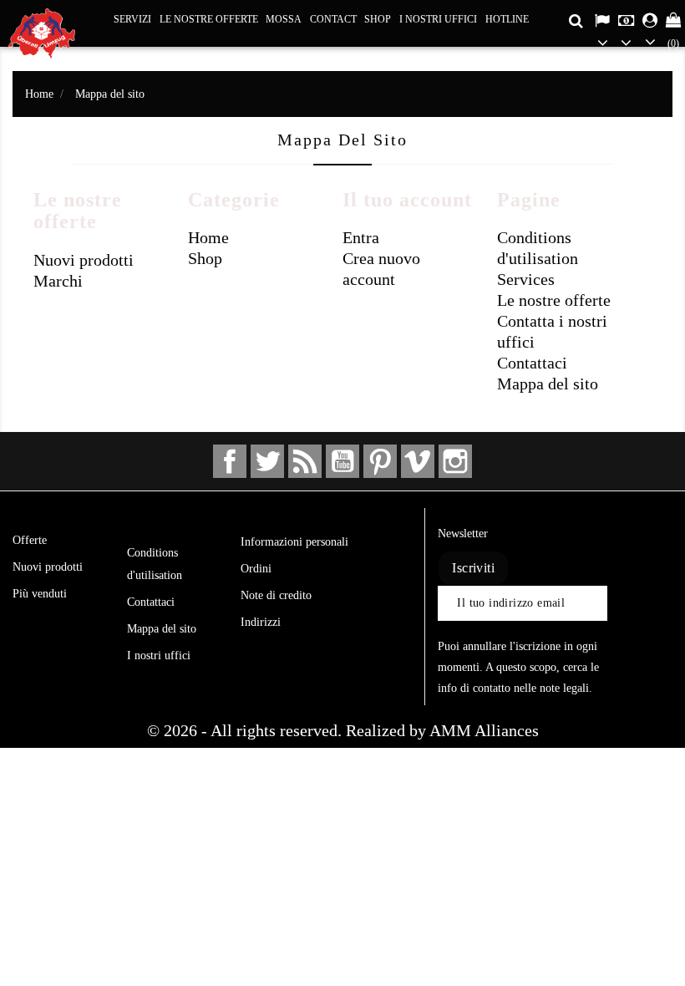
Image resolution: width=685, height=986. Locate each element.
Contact (333, 19)
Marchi (58, 281)
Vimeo (417, 461)
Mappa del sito (547, 383)
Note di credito (276, 595)
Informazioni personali (294, 542)
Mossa (284, 19)
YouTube (342, 461)
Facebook (229, 461)
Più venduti (40, 593)
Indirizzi (261, 622)
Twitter (267, 461)
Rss (305, 461)
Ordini (256, 568)
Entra (360, 237)
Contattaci (532, 362)
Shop (377, 19)
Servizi (132, 19)
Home (208, 237)
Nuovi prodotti (83, 260)
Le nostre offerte (209, 19)
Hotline (507, 19)
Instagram (455, 461)
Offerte (30, 540)
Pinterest (380, 461)
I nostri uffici (438, 19)
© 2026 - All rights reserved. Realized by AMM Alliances (343, 730)
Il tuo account (309, 515)
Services (526, 279)
